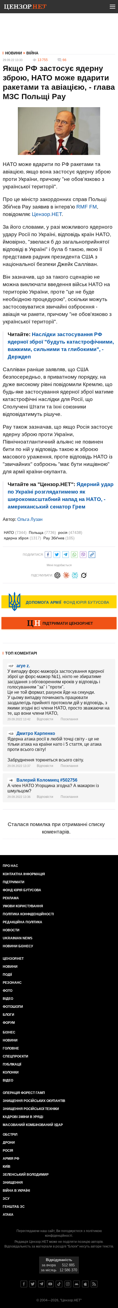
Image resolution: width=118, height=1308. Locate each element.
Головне (11, 1048)
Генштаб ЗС (14, 1207)
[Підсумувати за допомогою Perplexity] (75, 574)
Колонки (11, 1072)
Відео (8, 999)
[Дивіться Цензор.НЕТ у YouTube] (50, 1284)
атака (8, 1215)
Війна (32, 53)
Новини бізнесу (18, 946)
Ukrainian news (17, 938)
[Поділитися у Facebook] (48, 554)
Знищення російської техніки (31, 1109)
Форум (9, 1023)
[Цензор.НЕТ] (25, 7)
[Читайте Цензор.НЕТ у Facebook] (24, 1284)
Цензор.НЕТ (47, 214)
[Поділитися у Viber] (83, 554)
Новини (13, 53)
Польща (42, 532)
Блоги (8, 1015)
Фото (7, 991)
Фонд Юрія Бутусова (22, 890)
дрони (9, 1142)
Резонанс (12, 983)
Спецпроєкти (15, 1056)
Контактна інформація (24, 874)
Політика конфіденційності (28, 914)
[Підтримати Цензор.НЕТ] (59, 623)
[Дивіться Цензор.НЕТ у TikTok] (59, 1284)
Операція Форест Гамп (24, 1093)
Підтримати (13, 882)
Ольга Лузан (30, 519)
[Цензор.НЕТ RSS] (94, 1284)
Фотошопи (13, 1007)
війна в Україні (16, 1191)
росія (70, 532)
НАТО (15, 532)
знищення (13, 1183)
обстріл (10, 1134)
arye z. (23, 665)
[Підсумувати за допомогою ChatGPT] (57, 574)
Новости (11, 930)
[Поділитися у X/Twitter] (57, 554)
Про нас (10, 866)
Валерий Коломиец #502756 (46, 780)
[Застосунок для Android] (76, 1284)
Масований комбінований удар (33, 1125)
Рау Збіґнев (59, 538)
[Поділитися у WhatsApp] (74, 554)
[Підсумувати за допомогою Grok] (83, 574)
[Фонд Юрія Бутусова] (59, 601)
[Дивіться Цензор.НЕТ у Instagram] (67, 1284)
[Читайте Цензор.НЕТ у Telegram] (41, 1284)
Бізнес (9, 1032)
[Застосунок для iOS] (85, 1284)
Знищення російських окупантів (34, 1101)
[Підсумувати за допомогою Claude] (66, 574)
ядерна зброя (22, 538)
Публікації (12, 1064)
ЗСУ (6, 1199)
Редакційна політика (22, 922)
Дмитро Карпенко (35, 733)
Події (7, 975)
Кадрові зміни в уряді (23, 1117)
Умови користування (23, 906)
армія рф (11, 1159)
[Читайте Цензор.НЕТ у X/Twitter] (32, 1284)
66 (64, 60)
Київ (6, 1167)
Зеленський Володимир (26, 1175)
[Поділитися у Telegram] (65, 554)
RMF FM (86, 207)
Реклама (11, 898)
